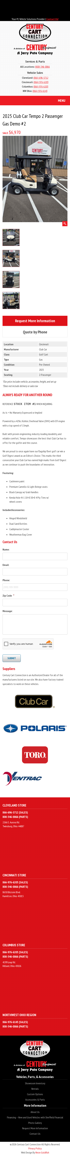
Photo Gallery (35, 1122)
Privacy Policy (35, 1148)
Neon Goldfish (42, 1152)
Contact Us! (52, 19)
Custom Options (35, 1094)
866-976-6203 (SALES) (15, 882)
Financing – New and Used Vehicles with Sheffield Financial (35, 1117)
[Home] (35, 39)
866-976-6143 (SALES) (15, 1022)
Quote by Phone (39, 332)
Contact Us (35, 1133)
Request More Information (39, 320)
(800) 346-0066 (42, 66)
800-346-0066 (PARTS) (15, 817)
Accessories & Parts (35, 1099)
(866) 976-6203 (41, 82)
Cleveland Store (14, 805)
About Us (35, 1112)
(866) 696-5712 (40, 77)
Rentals (35, 1088)
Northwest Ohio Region (19, 1015)
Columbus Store (14, 945)
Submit (11, 658)
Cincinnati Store (14, 875)
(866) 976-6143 (40, 91)
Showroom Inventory (35, 1083)
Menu (61, 100)
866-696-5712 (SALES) (15, 812)
